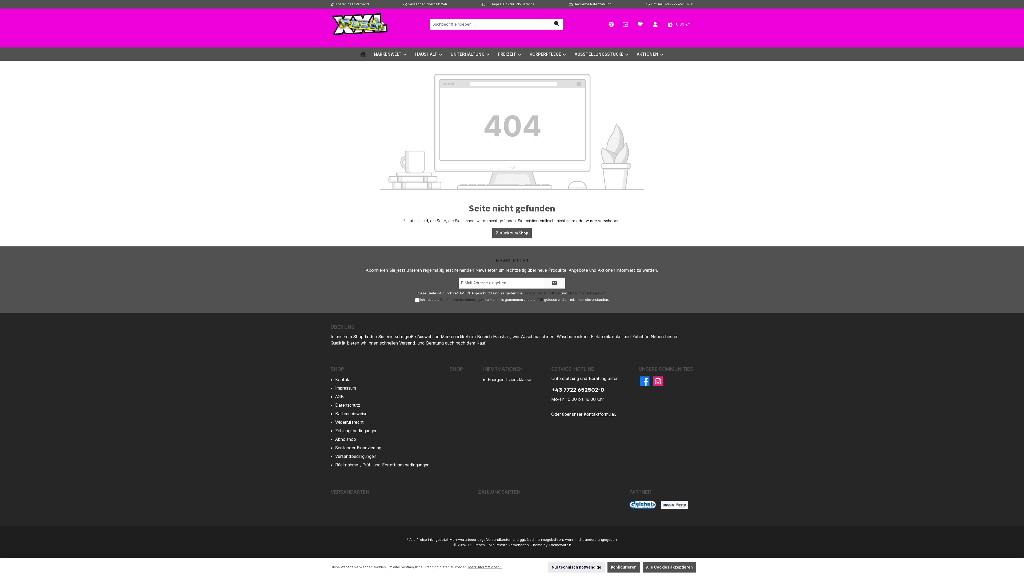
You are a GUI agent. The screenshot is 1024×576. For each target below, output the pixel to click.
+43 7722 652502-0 (577, 390)
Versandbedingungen (355, 456)
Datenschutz (347, 405)
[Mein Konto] (655, 24)
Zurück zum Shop (512, 233)
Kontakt (343, 379)
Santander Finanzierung (358, 447)
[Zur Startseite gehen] (360, 24)
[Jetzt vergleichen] (625, 24)
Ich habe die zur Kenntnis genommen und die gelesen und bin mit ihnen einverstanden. (514, 300)
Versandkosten (498, 539)
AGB (539, 300)
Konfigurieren (624, 567)
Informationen (503, 369)
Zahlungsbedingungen (356, 430)
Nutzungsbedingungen (587, 293)
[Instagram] (658, 381)
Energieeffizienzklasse (509, 379)
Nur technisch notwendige (576, 567)
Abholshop (345, 439)
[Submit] (554, 283)
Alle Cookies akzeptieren (669, 567)
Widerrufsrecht (349, 422)
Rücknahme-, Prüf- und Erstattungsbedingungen (382, 464)
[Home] (363, 54)
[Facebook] (645, 381)
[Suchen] (556, 24)
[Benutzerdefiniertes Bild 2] (674, 505)
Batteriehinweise (351, 413)
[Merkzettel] (640, 24)
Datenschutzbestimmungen (462, 300)
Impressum (345, 388)
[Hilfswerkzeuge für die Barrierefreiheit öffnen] (611, 24)
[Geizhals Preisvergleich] (642, 504)
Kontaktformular (599, 414)
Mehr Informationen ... (485, 567)
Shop (337, 369)
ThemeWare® (560, 545)
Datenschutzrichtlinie (541, 293)
